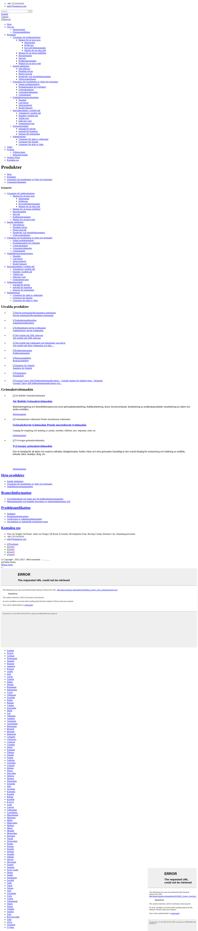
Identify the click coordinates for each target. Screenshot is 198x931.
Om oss (10, 27)
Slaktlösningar (19, 136)
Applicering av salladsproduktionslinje (24, 519)
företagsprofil (19, 29)
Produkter (11, 35)
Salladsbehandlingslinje (23, 323)
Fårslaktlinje (18, 375)
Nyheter (10, 149)
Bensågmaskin (25, 55)
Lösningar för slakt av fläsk (31, 144)
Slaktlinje (11, 514)
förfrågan (17, 414)
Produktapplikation (15, 508)
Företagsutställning (21, 32)
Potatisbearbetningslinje (18, 516)
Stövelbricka (24, 68)
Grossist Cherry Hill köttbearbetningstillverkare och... (37, 383)
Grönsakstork (25, 95)
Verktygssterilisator (27, 79)
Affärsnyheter (19, 152)
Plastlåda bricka (26, 71)
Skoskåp (22, 100)
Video (9, 147)
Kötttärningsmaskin (27, 61)
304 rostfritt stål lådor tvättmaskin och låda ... (33, 345)
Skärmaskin (29, 42)
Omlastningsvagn (26, 123)
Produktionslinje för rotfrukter (32, 87)
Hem (9, 24)
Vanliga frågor (13, 157)
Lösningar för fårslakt (28, 142)
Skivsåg (22, 58)
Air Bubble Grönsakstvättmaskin (32, 401)
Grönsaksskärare (26, 89)
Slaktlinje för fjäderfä (22, 368)
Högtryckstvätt (25, 74)
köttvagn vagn (25, 121)
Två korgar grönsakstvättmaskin (32, 446)
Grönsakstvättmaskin (28, 92)
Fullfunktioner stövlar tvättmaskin (28, 330)
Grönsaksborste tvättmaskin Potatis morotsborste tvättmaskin (49, 424)
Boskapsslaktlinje (21, 360)
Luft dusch (23, 102)
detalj (23, 414)
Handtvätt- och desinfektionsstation (35, 76)
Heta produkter (12, 475)
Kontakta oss (13, 160)
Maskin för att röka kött (35, 50)
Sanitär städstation (21, 66)
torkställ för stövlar (27, 128)
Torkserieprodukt (20, 126)
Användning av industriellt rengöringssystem (27, 521)
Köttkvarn (29, 45)
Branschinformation (16, 493)
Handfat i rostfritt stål (28, 115)
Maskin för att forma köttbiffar (32, 53)
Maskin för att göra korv (30, 40)
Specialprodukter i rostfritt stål (26, 110)
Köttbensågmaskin (21, 353)
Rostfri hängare (26, 108)
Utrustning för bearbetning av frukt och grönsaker (35, 81)
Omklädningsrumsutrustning (26, 97)
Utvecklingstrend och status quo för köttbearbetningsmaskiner (35, 499)
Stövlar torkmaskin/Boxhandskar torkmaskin (33, 315)
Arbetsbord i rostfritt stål (30, 113)
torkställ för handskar (28, 131)
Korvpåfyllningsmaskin (35, 48)
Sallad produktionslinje (29, 84)
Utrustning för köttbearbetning (26, 37)
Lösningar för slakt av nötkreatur (33, 139)
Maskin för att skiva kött (30, 63)
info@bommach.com (16, 539)
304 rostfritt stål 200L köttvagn (27, 338)
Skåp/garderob (25, 105)
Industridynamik (20, 155)
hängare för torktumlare (29, 134)
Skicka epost (7, 564)
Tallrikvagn (24, 118)
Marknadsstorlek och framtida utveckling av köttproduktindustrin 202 (38, 501)
